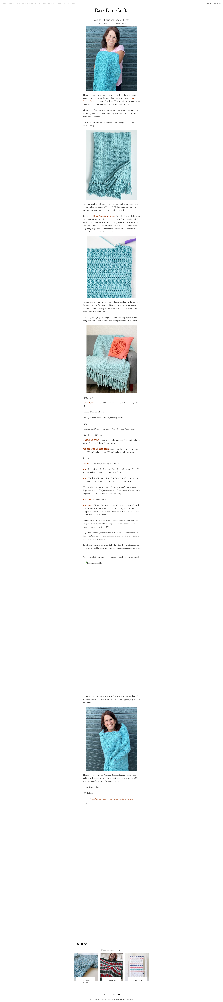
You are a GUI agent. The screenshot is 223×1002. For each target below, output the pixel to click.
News (68, 3)
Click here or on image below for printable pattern (111, 799)
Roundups (61, 3)
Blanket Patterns (27, 3)
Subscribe (209, 3)
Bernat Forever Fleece (92, 403)
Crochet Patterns (14, 3)
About (4, 3)
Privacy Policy (93, 999)
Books (74, 3)
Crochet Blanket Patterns (111, 24)
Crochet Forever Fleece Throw (111, 19)
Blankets (100, 24)
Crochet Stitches (40, 3)
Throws (123, 24)
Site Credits (130, 999)
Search (216, 3)
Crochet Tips (52, 3)
